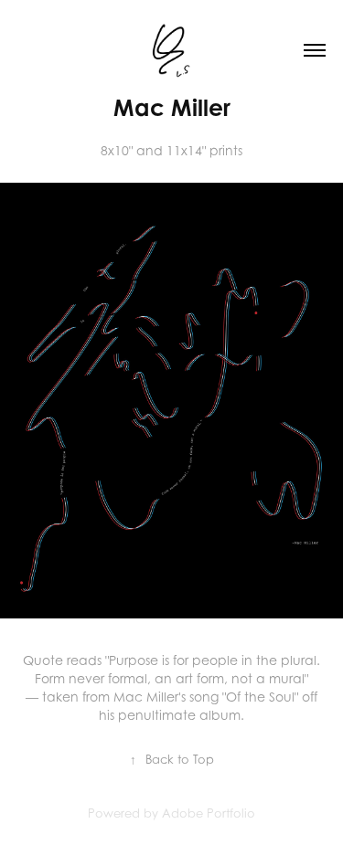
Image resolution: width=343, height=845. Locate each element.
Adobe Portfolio (208, 813)
